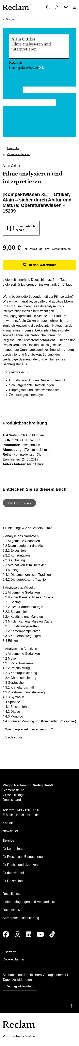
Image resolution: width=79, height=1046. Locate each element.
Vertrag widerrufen (20, 986)
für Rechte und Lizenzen (20, 864)
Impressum (10, 951)
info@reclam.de (27, 815)
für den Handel (13, 873)
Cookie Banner (13, 959)
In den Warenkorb (42, 265)
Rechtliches (11, 893)
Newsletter (10, 831)
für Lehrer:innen (14, 848)
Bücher (10, 19)
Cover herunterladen (18, 154)
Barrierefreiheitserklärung (21, 918)
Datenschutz (12, 910)
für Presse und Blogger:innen (24, 856)
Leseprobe (13, 148)
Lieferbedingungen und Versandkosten (30, 902)
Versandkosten (61, 248)
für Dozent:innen (14, 881)
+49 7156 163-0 (27, 810)
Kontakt (8, 823)
